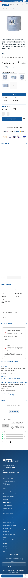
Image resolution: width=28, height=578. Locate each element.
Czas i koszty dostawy (8, 522)
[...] (13, 23)
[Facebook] (4, 478)
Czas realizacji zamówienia (9, 525)
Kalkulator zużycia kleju (9, 491)
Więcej (25, 1)
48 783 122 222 (5, 376)
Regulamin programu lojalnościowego (12, 493)
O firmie (5, 549)
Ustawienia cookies (8, 513)
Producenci (6, 531)
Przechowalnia (6, 511)
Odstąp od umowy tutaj (9, 534)
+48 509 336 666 (9, 467)
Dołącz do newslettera (14, 564)
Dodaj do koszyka (11, 119)
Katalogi (5, 537)
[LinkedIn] (7, 478)
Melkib (2, 8)
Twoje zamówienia (7, 505)
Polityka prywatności (8, 539)
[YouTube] (11, 478)
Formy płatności (7, 520)
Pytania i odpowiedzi (8, 496)
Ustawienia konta (7, 508)
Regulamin (5, 499)
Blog (4, 551)
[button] (14, 277)
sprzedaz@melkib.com (11, 472)
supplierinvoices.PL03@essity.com (10, 378)
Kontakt (5, 546)
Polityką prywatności (14, 572)
